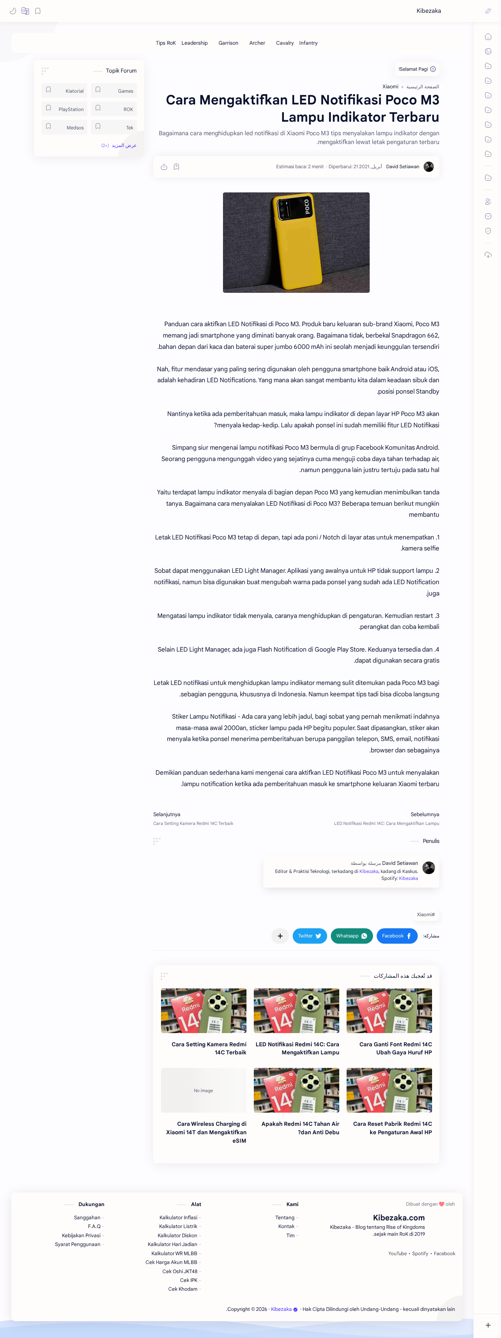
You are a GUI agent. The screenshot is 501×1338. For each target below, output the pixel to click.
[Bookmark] (37, 10)
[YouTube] (397, 1253)
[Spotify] (420, 1253)
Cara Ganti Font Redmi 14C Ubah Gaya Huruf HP (395, 1048)
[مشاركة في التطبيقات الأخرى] (280, 936)
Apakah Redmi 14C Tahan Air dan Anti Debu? (300, 1128)
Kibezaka (429, 11)
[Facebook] (444, 1253)
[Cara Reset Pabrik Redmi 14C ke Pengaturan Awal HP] (389, 1090)
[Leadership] (195, 43)
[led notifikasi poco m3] (296, 242)
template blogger (206, 1309)
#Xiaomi (426, 914)
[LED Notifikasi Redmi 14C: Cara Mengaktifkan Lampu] (296, 1010)
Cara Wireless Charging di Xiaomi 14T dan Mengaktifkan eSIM (206, 1132)
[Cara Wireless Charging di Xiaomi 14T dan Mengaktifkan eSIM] (203, 1090)
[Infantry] (308, 43)
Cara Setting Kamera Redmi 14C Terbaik (209, 1048)
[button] (25, 10)
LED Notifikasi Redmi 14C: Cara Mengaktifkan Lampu (297, 1048)
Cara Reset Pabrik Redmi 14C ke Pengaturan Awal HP (392, 1128)
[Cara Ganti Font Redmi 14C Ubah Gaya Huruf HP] (389, 1010)
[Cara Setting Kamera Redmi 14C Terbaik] (203, 1010)
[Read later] (176, 166)
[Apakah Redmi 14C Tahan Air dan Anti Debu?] (296, 1090)
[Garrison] (228, 43)
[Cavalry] (285, 43)
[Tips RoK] (166, 43)
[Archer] (257, 43)
